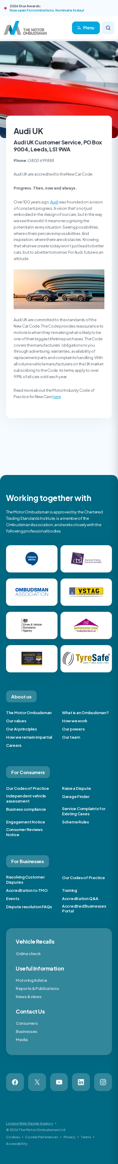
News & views (28, 996)
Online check (28, 953)
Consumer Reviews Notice (24, 832)
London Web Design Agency (29, 1123)
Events (12, 898)
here (56, 396)
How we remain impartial (29, 737)
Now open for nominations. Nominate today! (47, 10)
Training (69, 890)
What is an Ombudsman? (85, 712)
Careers (13, 745)
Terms (86, 1137)
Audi (54, 201)
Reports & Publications (37, 988)
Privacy (69, 1137)
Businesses (26, 1031)
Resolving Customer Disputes (25, 880)
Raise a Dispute (76, 788)
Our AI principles (21, 729)
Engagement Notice (25, 821)
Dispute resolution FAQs (29, 906)
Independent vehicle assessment (26, 798)
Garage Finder (76, 796)
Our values (16, 720)
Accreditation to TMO (27, 890)
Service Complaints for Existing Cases (83, 811)
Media (22, 1039)
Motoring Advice (31, 980)
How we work (74, 720)
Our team (71, 737)
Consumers (27, 1023)
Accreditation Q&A (80, 898)
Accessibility (17, 1144)
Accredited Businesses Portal (84, 909)
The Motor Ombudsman (29, 712)
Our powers (73, 729)
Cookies (13, 1137)
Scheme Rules (75, 821)
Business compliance (26, 809)
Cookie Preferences (41, 1137)
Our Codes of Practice (27, 788)
